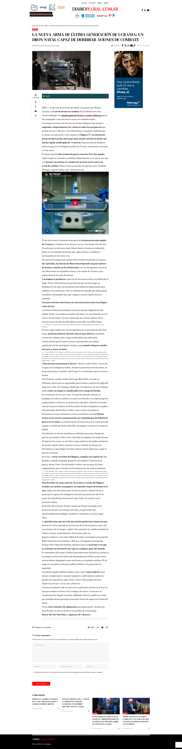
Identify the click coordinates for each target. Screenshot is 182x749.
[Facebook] (142, 10)
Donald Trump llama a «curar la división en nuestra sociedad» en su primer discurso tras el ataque (75, 703)
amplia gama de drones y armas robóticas (81, 115)
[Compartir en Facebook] (122, 45)
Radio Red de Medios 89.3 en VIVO (41, 13)
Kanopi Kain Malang (67, 744)
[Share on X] (125, 45)
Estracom (48, 744)
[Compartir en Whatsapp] (128, 45)
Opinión (106, 3)
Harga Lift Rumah (77, 744)
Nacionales (92, 3)
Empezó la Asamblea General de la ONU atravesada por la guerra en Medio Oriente (45, 701)
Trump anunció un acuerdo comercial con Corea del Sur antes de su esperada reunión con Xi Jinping (136, 720)
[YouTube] (148, 10)
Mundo (99, 3)
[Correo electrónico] (131, 45)
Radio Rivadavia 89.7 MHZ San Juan (41, 15)
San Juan (84, 3)
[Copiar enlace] (134, 45)
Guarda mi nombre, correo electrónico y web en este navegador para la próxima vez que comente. (69, 672)
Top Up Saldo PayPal (56, 744)
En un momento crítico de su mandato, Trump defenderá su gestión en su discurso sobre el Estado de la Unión (105, 720)
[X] (144, 10)
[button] (75, 326)
